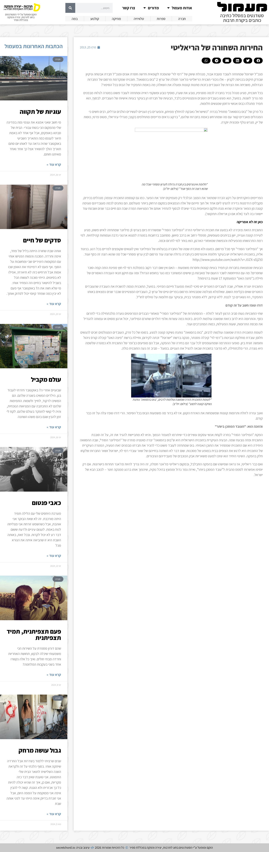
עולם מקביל (46, 379)
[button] (258, 61)
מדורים (153, 7)
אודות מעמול (182, 7)
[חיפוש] (70, 8)
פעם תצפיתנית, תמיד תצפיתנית (34, 634)
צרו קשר (128, 7)
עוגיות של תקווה (40, 111)
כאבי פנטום (46, 502)
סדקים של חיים (42, 240)
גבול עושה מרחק (40, 750)
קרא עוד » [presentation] (54, 164)
